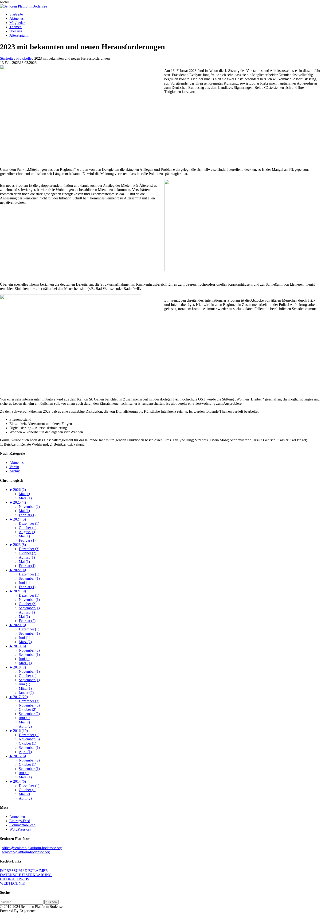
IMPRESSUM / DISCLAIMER (24, 871)
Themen (15, 27)
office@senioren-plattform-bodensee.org (32, 848)
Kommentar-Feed (22, 825)
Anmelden (17, 817)
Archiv (14, 471)
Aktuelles (16, 18)
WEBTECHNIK (12, 883)
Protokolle (23, 58)
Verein (14, 467)
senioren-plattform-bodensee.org (26, 852)
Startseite (16, 14)
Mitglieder (17, 23)
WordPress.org (20, 829)
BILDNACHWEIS (14, 879)
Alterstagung (18, 35)
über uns (15, 31)
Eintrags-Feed (19, 821)
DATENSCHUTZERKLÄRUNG (26, 875)
